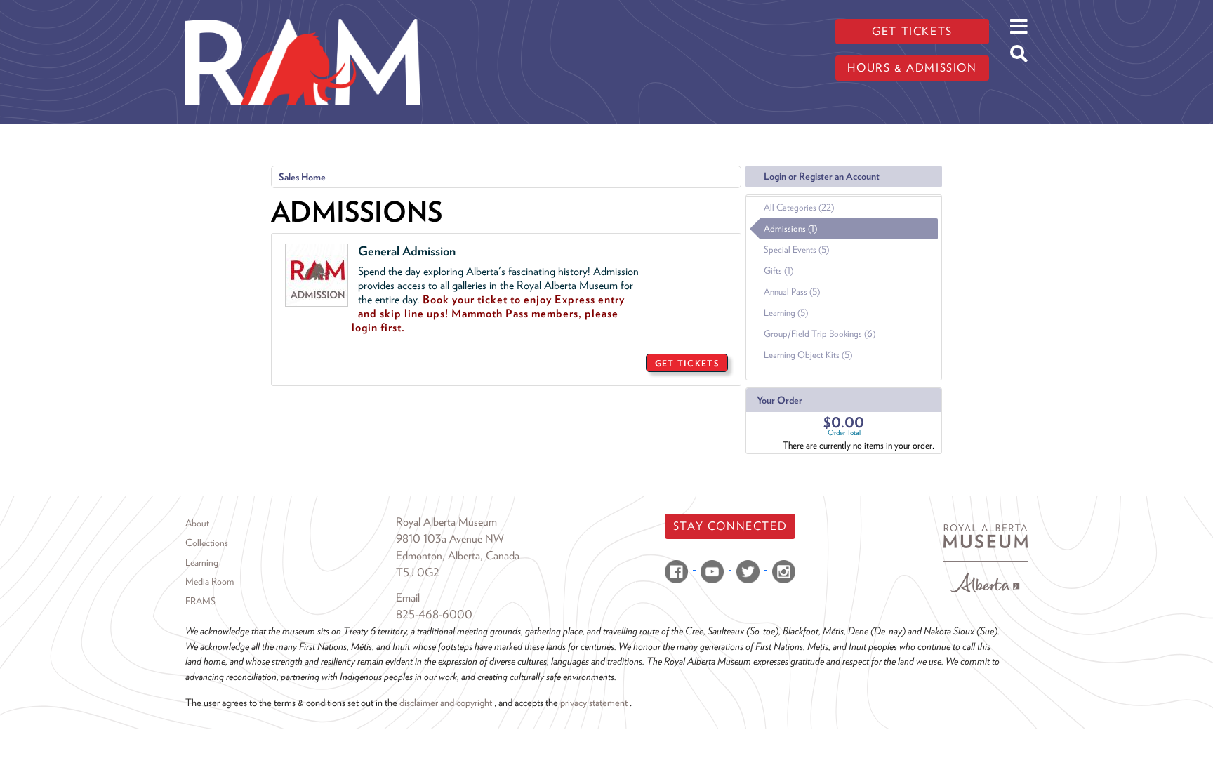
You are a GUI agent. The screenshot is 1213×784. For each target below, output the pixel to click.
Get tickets (912, 31)
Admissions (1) (790, 228)
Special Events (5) (796, 249)
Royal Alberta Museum (446, 522)
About (197, 523)
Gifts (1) (778, 270)
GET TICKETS (687, 363)
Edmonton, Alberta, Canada (457, 555)
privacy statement (594, 702)
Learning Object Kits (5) (808, 355)
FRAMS (200, 600)
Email (408, 597)
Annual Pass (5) (792, 291)
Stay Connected (730, 526)
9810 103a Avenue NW (450, 538)
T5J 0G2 (417, 572)
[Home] (302, 10)
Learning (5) (786, 312)
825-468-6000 (434, 614)
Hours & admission (911, 67)
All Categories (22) (799, 207)
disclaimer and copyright (445, 702)
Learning (201, 562)
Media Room (209, 581)
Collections (206, 542)
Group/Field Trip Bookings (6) (819, 333)
